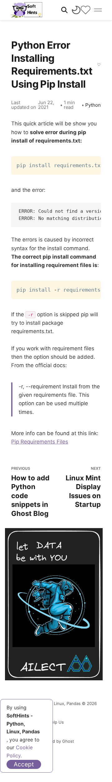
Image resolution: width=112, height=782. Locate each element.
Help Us (56, 722)
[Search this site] (64, 10)
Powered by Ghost (56, 741)
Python (93, 105)
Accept (24, 764)
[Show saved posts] (85, 10)
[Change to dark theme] (76, 10)
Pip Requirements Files (39, 442)
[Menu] (98, 10)
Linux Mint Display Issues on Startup (83, 487)
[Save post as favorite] (98, 64)
